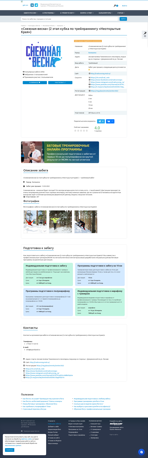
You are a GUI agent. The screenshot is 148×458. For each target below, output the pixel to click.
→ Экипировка (94, 438)
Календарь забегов (54, 423)
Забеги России (30, 13)
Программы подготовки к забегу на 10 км (100, 274)
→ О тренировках (95, 429)
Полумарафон (73, 432)
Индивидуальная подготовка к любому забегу (92, 399)
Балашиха (92, 53)
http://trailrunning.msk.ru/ (100, 73)
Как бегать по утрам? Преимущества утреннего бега (43, 399)
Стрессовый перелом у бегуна (34, 409)
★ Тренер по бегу (67, 13)
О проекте (51, 421)
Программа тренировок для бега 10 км (89, 401)
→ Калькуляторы (94, 423)
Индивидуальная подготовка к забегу (48, 274)
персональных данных (13, 445)
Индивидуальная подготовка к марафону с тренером (100, 302)
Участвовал (59, 82)
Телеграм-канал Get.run (31, 431)
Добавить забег (53, 426)
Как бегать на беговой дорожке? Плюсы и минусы (42, 401)
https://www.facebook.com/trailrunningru (106, 80)
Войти (124, 6)
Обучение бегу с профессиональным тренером (92, 409)
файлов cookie (26, 439)
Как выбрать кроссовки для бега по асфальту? (92, 406)
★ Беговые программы (76, 426)
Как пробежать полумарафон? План (37, 406)
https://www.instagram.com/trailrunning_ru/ (107, 82)
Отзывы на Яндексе (54, 440)
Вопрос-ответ (86, 13)
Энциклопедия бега (54, 429)
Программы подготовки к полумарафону (48, 302)
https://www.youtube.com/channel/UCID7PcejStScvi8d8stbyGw (108, 84)
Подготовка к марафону (76, 435)
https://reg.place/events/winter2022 (104, 91)
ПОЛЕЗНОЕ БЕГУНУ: (95, 421)
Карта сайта (114, 434)
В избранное (34, 82)
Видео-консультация (75, 423)
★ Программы (48, 13)
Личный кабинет (53, 435)
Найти (123, 19)
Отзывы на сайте (54, 438)
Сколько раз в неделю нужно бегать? (88, 404)
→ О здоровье (94, 432)
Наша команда (53, 443)
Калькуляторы (105, 13)
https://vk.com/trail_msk (100, 77)
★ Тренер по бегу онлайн (76, 421)
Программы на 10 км (75, 429)
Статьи (120, 13)
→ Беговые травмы (95, 426)
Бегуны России (53, 432)
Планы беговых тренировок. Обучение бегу (40, 404)
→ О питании (93, 435)
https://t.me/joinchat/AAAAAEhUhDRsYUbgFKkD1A (108, 87)
